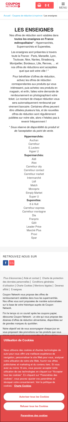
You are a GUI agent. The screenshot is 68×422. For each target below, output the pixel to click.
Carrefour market (34, 174)
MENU (63, 7)
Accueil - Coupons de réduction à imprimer (23, 15)
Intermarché (34, 177)
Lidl (34, 181)
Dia (34, 215)
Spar (34, 237)
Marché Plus (34, 230)
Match (34, 185)
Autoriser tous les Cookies (34, 396)
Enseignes (16, 289)
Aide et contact (31, 278)
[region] (34, 378)
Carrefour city (34, 166)
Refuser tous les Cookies (34, 406)
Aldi (34, 159)
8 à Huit (34, 204)
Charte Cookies (24, 285)
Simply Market (34, 192)
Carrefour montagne (34, 211)
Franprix (34, 219)
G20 (34, 222)
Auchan (34, 140)
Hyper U (34, 151)
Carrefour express (34, 208)
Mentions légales (43, 285)
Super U (34, 196)
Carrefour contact (34, 170)
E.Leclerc (33, 147)
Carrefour (34, 144)
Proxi (34, 234)
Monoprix (34, 189)
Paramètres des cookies (34, 415)
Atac (34, 162)
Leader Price (33, 226)
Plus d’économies (12, 278)
